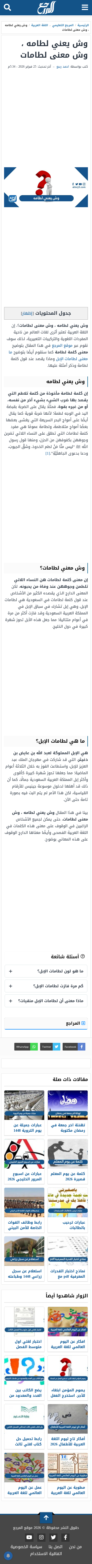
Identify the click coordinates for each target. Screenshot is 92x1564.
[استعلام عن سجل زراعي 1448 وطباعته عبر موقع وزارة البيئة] (24, 1251)
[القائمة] (85, 8)
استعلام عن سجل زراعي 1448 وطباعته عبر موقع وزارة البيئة (25, 1279)
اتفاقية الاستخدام (46, 1554)
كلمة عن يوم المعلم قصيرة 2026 (68, 1176)
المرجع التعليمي (63, 25)
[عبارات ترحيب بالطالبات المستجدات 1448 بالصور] (68, 1202)
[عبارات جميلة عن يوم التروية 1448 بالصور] (24, 1105)
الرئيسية (83, 25)
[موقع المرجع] (46, 8)
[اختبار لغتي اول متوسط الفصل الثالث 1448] (24, 1321)
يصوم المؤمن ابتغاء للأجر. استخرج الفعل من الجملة (68, 1396)
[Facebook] (65, 1538)
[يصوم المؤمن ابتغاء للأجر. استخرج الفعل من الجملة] (68, 1370)
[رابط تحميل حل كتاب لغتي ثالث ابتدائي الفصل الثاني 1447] (24, 1419)
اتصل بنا (56, 1547)
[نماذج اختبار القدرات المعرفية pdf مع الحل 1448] (68, 1251)
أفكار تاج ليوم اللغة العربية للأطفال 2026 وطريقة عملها (67, 1444)
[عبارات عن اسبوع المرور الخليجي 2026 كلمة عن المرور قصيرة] (24, 1154)
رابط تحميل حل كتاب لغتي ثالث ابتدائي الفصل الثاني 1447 (28, 1447)
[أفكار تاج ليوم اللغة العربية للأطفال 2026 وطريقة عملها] (68, 1419)
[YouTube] (29, 1538)
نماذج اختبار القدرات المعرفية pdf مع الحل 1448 (67, 1276)
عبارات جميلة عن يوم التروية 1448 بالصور (28, 1130)
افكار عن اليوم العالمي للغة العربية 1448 (68, 1347)
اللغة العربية (39, 25)
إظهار (27, 313)
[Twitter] (53, 1538)
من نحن (75, 1547)
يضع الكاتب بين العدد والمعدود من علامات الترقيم (25, 1396)
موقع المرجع (62, 345)
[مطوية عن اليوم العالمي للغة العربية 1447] (68, 1467)
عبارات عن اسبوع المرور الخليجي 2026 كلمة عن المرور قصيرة (25, 1182)
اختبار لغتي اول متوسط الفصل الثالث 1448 (28, 1347)
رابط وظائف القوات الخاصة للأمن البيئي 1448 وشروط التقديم (25, 1230)
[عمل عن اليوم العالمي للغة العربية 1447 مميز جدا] (24, 1467)
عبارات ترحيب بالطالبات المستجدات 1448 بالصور (71, 1230)
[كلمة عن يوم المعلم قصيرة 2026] (68, 1154)
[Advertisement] (46, 118)
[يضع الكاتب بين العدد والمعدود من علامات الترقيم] (24, 1370)
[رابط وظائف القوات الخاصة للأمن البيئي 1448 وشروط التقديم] (24, 1202)
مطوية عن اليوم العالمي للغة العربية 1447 (68, 1493)
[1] (47, 453)
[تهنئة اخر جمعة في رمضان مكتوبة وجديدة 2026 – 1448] (68, 1105)
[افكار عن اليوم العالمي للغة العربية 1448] (68, 1321)
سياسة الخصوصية (26, 1547)
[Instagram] (41, 1538)
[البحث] (7, 8)
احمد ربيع (62, 66)
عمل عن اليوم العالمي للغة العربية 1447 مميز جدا (24, 1493)
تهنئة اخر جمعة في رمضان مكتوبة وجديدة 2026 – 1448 (68, 1130)
